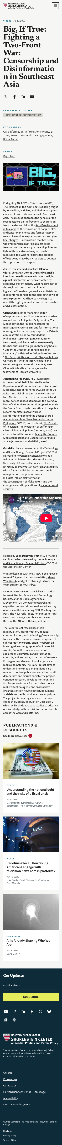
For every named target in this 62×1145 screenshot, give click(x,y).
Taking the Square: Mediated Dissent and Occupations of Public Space (30, 437)
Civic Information (13, 131)
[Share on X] (40, 1011)
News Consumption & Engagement (31, 135)
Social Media (10, 139)
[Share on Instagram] (14, 1011)
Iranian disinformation (27, 478)
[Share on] (14, 1020)
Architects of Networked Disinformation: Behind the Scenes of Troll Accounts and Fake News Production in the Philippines (28, 417)
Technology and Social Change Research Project (29, 561)
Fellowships (10, 1079)
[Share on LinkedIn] (23, 1011)
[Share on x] (6, 97)
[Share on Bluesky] (49, 1011)
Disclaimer (8, 1130)
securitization (16, 481)
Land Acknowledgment (16, 1104)
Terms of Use (9, 1140)
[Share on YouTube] (6, 1011)
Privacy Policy (9, 1135)
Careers (7, 1073)
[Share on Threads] (6, 1020)
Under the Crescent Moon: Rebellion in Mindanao (26, 351)
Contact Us (9, 1085)
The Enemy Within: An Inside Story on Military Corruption (30, 359)
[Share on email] (32, 97)
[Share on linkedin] (23, 97)
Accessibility (10, 1098)
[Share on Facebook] (32, 1011)
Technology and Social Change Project (23, 114)
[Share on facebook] (14, 97)
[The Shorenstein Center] (19, 5)
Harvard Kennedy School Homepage (24, 1092)
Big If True (9, 156)
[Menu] (55, 5)
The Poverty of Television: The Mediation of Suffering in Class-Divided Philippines (30, 426)
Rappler (11, 316)
